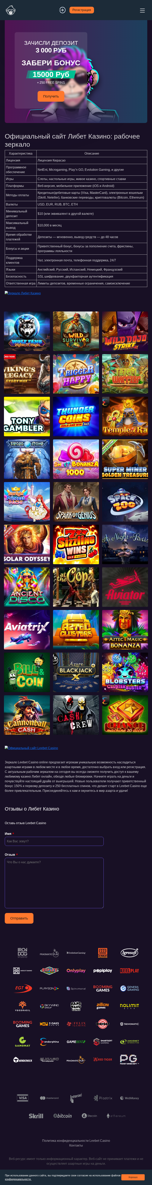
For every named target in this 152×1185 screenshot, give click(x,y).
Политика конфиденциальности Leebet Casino (76, 1140)
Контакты (76, 1145)
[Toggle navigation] (142, 10)
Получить (51, 96)
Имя (8, 833)
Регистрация (81, 10)
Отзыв (10, 854)
